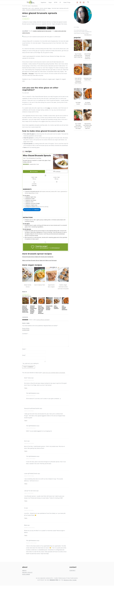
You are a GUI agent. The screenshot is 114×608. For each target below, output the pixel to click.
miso (48, 108)
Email (24, 355)
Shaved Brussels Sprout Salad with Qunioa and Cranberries (37, 256)
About (24, 570)
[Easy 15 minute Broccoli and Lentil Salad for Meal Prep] (25, 300)
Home (29, 5)
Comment (25, 333)
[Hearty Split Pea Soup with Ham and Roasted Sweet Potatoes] (41, 300)
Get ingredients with (29, 209)
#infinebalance (55, 247)
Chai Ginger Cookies (56, 307)
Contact (72, 570)
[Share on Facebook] (23, 19)
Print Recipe (51, 28)
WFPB (55, 2)
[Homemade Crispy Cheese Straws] (49, 300)
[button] (23, 164)
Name (24, 349)
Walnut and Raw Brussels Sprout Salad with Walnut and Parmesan (39, 260)
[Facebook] (77, 2)
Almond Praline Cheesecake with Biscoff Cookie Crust (33, 309)
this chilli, (24, 73)
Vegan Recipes (34, 5)
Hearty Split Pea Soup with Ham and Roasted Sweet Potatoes (41, 309)
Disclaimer (26, 574)
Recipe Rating (25, 328)
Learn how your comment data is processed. (53, 372)
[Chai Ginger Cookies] (57, 300)
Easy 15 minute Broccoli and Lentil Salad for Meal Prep (25, 309)
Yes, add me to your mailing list (30, 363)
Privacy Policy (27, 572)
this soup (31, 73)
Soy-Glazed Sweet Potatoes (64, 307)
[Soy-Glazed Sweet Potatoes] (65, 300)
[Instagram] (83, 2)
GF (60, 2)
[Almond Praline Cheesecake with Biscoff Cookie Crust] (33, 300)
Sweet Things (66, 2)
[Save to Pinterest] (28, 19)
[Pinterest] (80, 2)
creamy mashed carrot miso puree (42, 31)
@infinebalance (44, 247)
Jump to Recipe (41, 28)
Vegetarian (43, 2)
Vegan (50, 2)
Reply (25, 388)
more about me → (88, 34)
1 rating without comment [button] (42, 319)
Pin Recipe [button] (57, 171)
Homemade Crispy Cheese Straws (49, 307)
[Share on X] (26, 19)
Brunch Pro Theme (70, 580)
